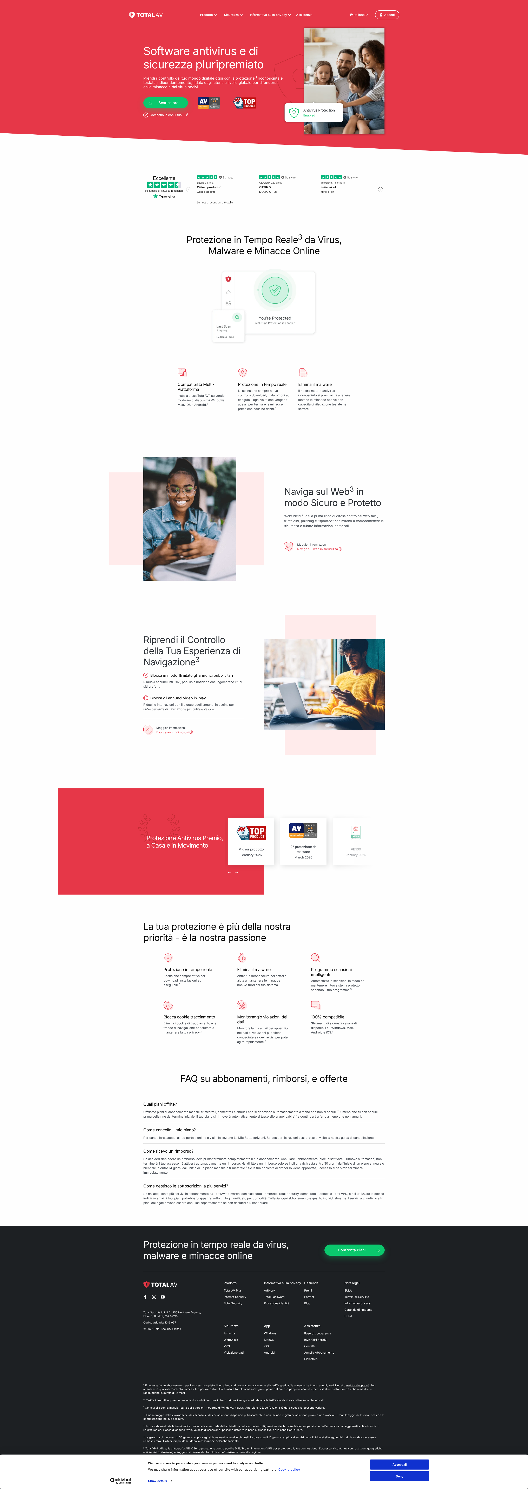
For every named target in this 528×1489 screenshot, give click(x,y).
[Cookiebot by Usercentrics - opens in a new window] (121, 1481)
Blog (307, 1303)
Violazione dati (234, 1352)
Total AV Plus (233, 1290)
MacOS (269, 1339)
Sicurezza (231, 1326)
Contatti (309, 1346)
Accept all (399, 1464)
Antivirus (230, 1333)
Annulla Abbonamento (319, 1352)
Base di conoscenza (317, 1333)
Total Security (233, 1303)
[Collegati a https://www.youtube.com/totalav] (163, 1297)
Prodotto (230, 1283)
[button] (387, 14)
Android (269, 1352)
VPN (227, 1346)
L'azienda (311, 1283)
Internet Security (235, 1297)
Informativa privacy (357, 1303)
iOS (266, 1346)
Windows (270, 1333)
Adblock (269, 1290)
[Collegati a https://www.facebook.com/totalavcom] (145, 1297)
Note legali (352, 1283)
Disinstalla (311, 1359)
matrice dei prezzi (357, 1385)
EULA (348, 1290)
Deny (399, 1476)
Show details (157, 1481)
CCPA (348, 1316)
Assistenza (304, 15)
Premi (308, 1290)
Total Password (274, 1297)
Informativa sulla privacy (282, 1283)
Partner (309, 1297)
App (267, 1326)
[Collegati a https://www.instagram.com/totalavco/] (154, 1297)
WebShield (231, 1339)
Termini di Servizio (356, 1297)
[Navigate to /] (146, 15)
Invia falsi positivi (315, 1339)
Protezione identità (276, 1303)
